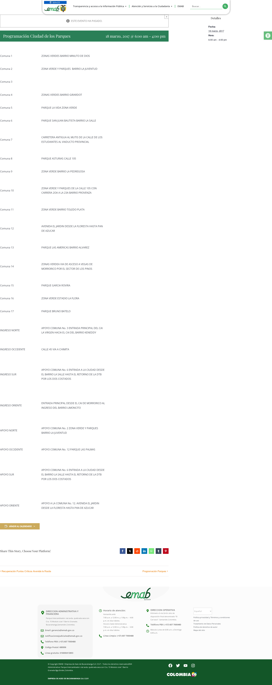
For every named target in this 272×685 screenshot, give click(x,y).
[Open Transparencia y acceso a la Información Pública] (126, 6)
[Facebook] (170, 665)
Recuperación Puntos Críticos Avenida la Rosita (26, 571)
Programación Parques (154, 571)
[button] (268, 35)
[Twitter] (178, 665)
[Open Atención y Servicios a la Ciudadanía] (172, 6)
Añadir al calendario (20, 526)
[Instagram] (193, 665)
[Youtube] (185, 665)
